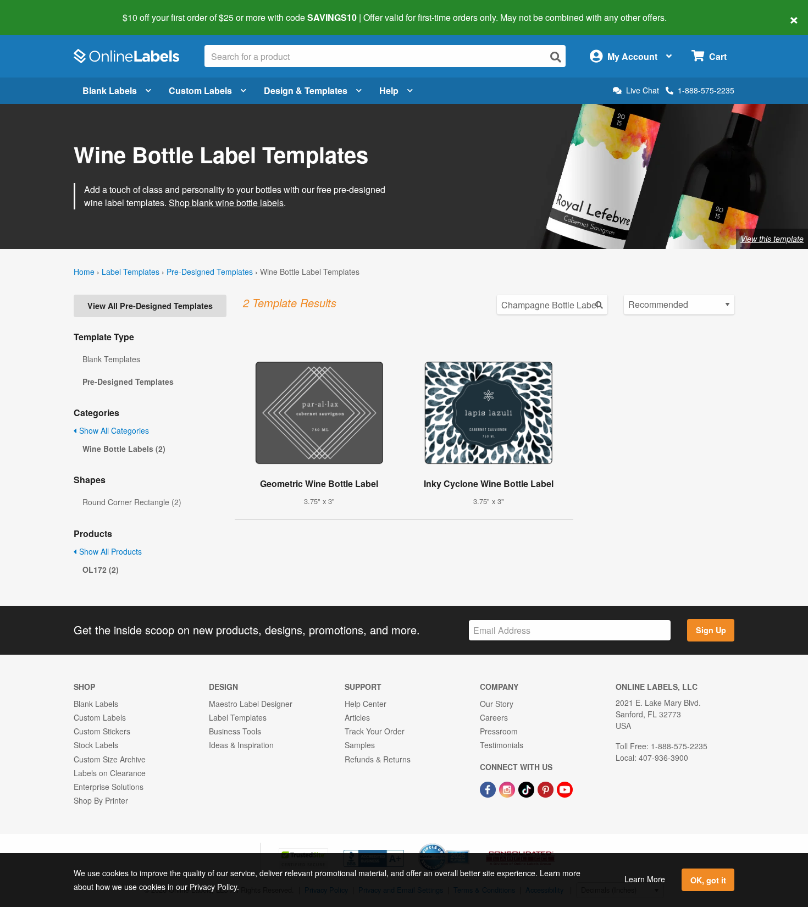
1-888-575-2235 (706, 90)
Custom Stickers (102, 731)
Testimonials (501, 744)
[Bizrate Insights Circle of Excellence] (466, 844)
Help (389, 90)
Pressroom (499, 731)
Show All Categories (113, 430)
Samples (360, 744)
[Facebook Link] (489, 788)
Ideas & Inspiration (241, 744)
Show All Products (109, 551)
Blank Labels (109, 90)
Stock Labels (96, 744)
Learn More (644, 878)
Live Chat (642, 90)
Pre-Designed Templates (210, 271)
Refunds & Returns (378, 759)
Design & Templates (305, 90)
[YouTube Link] (565, 788)
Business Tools (235, 731)
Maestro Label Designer (250, 703)
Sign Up (711, 629)
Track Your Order (375, 731)
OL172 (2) (100, 569)
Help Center (365, 703)
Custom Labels (200, 90)
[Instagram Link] (508, 788)
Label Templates (130, 271)
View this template (772, 238)
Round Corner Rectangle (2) (131, 501)
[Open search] (556, 57)
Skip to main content (39, 9)
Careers (494, 717)
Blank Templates (111, 358)
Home (84, 271)
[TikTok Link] (527, 788)
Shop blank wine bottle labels (226, 202)
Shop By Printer (101, 800)
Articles (357, 717)
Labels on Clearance (110, 772)
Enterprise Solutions (108, 786)
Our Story (496, 703)
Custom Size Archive (110, 759)
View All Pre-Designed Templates (150, 305)
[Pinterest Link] (547, 788)
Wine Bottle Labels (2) (123, 448)
